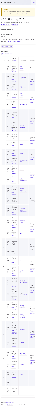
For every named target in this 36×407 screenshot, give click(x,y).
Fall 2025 (15, 25)
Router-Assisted (23, 211)
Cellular (21, 374)
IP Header (22, 161)
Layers (21, 68)
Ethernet (22, 270)
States (21, 97)
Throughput (22, 208)
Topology (22, 305)
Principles (22, 170)
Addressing (22, 127)
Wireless (22, 364)
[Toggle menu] (33, 2)
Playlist (14, 60)
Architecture (22, 77)
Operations (22, 353)
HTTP (21, 260)
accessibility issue (9, 402)
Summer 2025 (5, 25)
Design (21, 78)
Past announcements (7, 46)
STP (20, 272)
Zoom (14, 61)
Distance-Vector (23, 104)
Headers (22, 70)
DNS (21, 233)
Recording (14, 71)
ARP (20, 281)
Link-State (22, 125)
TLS (23, 282)
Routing (21, 314)
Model (21, 95)
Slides (13, 70)
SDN (21, 328)
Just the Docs (10, 405)
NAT (20, 282)
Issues (21, 210)
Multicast (22, 342)
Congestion (22, 307)
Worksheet (32, 81)
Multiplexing (23, 87)
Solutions (32, 82)
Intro (21, 66)
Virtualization (23, 317)
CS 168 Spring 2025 (8, 2)
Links (21, 86)
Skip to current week (7, 53)
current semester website (15, 41)
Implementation (23, 160)
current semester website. (21, 14)
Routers (21, 144)
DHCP (23, 281)
